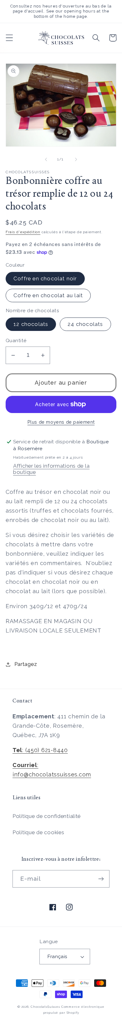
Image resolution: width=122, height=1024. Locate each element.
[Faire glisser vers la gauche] (46, 159)
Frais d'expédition (23, 232)
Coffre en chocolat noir (45, 278)
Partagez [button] (25, 664)
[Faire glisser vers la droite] (76, 159)
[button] (9, 38)
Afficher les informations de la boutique (51, 469)
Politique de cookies (38, 832)
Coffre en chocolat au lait (48, 295)
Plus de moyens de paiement (61, 422)
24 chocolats (85, 324)
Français (57, 956)
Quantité (16, 340)
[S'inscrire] (101, 879)
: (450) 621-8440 (40, 750)
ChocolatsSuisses (45, 1006)
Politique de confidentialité (47, 816)
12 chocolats (30, 324)
